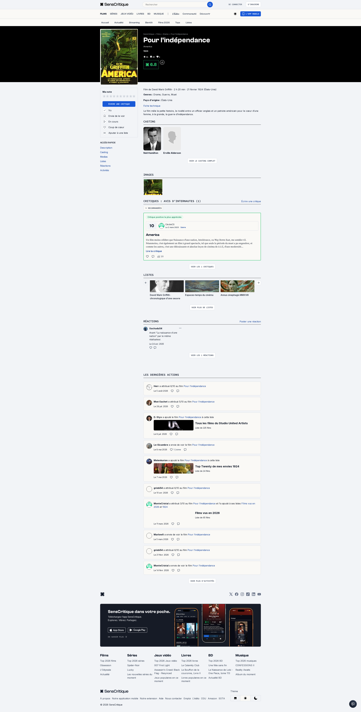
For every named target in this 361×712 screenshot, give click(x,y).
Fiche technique (151, 105)
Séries (132, 655)
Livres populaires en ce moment (193, 679)
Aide (161, 698)
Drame (166, 34)
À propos (105, 698)
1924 (165, 506)
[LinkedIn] (253, 595)
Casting (149, 121)
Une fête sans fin (217, 665)
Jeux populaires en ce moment (166, 679)
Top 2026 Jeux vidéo (165, 660)
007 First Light (162, 665)
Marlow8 (159, 534)
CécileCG (170, 224)
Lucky (130, 669)
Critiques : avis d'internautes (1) (172, 201)
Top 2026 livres (189, 660)
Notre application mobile (125, 698)
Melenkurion (161, 460)
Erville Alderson (172, 153)
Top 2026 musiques (246, 660)
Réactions (151, 321)
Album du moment (245, 674)
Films (158, 34)
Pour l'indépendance (179, 34)
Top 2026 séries (135, 660)
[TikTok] (248, 595)
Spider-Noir (133, 665)
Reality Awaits (242, 669)
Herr (156, 386)
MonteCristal (161, 503)
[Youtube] (259, 595)
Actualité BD (215, 677)
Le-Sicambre (161, 444)
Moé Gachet (161, 401)
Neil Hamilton (150, 153)
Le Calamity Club (190, 665)
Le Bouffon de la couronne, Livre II (191, 671)
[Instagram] (242, 595)
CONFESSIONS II (244, 665)
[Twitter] (231, 595)
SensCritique (148, 34)
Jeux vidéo (162, 655)
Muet (174, 94)
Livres (186, 655)
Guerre (166, 94)
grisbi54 (158, 488)
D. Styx (158, 417)
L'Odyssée (105, 669)
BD (210, 655)
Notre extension (148, 698)
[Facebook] (236, 595)
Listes (148, 275)
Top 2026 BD (215, 660)
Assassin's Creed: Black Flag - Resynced (167, 671)
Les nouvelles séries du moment (139, 676)
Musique (242, 655)
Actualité (104, 674)
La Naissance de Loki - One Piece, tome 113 (220, 671)
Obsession (105, 665)
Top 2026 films (108, 660)
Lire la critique (154, 251)
